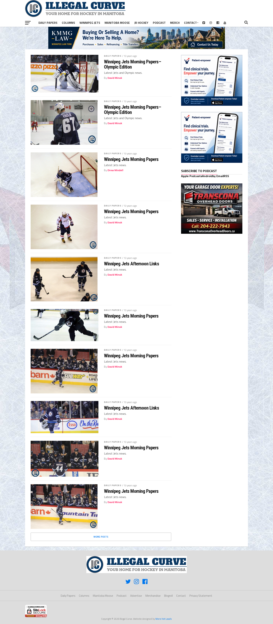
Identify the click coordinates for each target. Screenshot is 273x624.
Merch (175, 22)
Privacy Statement (200, 596)
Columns (68, 22)
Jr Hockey (141, 22)
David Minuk (115, 78)
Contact (190, 22)
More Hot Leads (163, 619)
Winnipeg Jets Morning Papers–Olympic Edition (132, 64)
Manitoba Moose (117, 22)
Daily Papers (47, 22)
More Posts (101, 537)
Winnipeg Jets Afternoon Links (131, 263)
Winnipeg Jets (89, 22)
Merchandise (153, 596)
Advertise (136, 596)
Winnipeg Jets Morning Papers (131, 159)
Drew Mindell (115, 170)
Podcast (159, 22)
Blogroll (168, 596)
